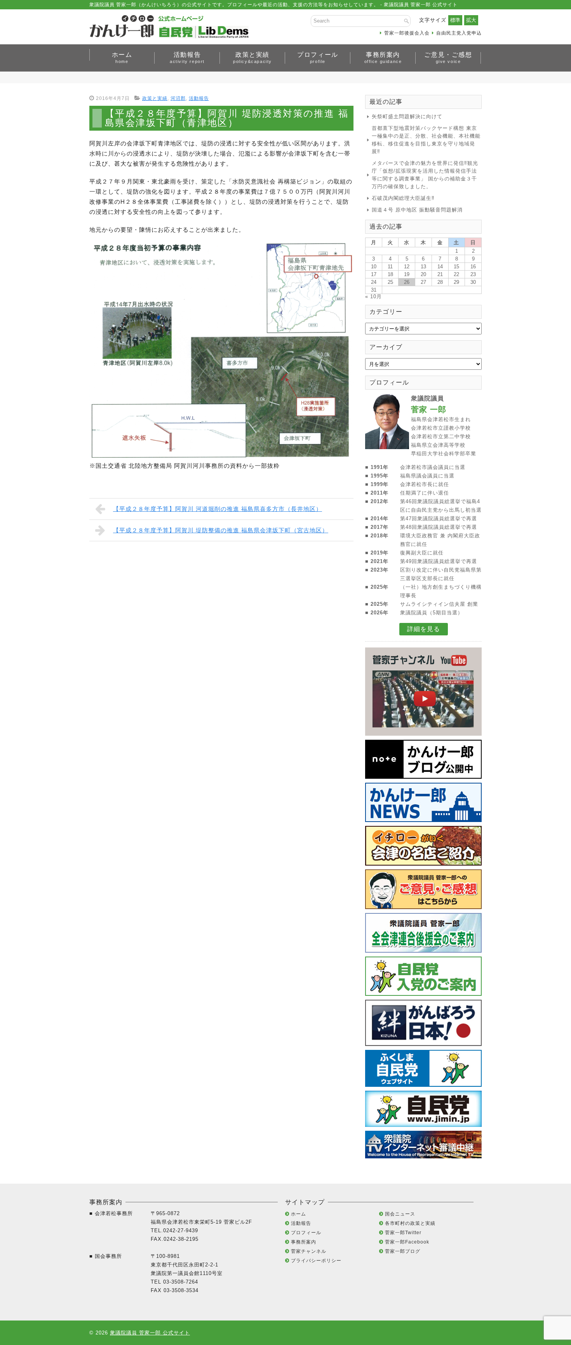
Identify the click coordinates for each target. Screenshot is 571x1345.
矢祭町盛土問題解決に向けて (407, 116)
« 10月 (373, 296)
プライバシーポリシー (316, 1260)
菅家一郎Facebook (407, 1242)
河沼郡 (178, 98)
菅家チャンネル (308, 1251)
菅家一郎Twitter (403, 1232)
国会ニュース (400, 1214)
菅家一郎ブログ (402, 1251)
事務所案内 (383, 57)
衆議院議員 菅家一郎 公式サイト (150, 1333)
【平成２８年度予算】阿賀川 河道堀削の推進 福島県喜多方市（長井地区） (217, 508)
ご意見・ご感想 (448, 57)
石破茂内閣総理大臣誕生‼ (403, 198)
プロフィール (317, 57)
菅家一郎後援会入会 (407, 33)
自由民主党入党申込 (459, 33)
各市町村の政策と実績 (410, 1223)
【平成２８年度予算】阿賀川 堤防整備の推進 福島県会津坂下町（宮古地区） (220, 530)
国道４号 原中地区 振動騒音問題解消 (417, 210)
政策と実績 (252, 57)
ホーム (122, 57)
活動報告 (187, 57)
